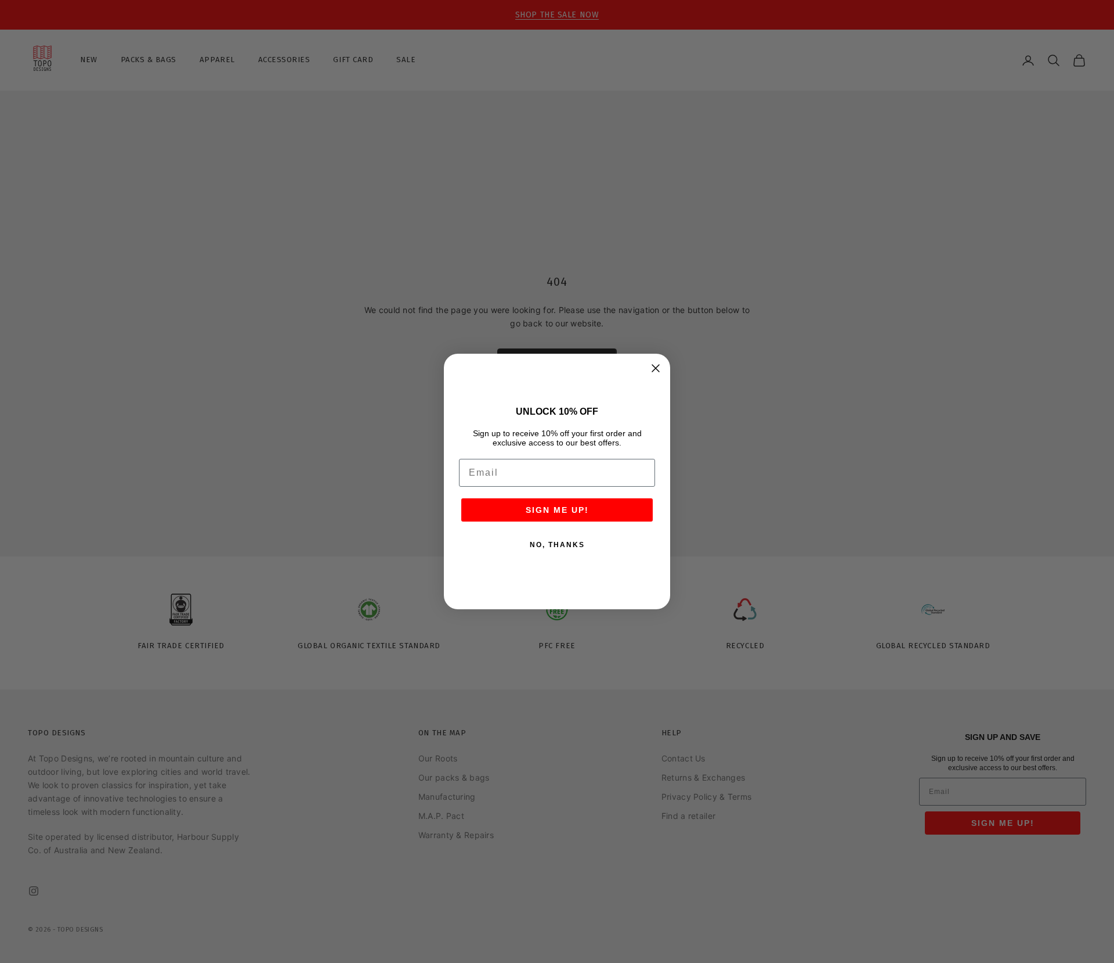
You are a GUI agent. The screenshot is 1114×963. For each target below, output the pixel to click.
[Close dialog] (655, 368)
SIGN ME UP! (557, 510)
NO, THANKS (557, 545)
